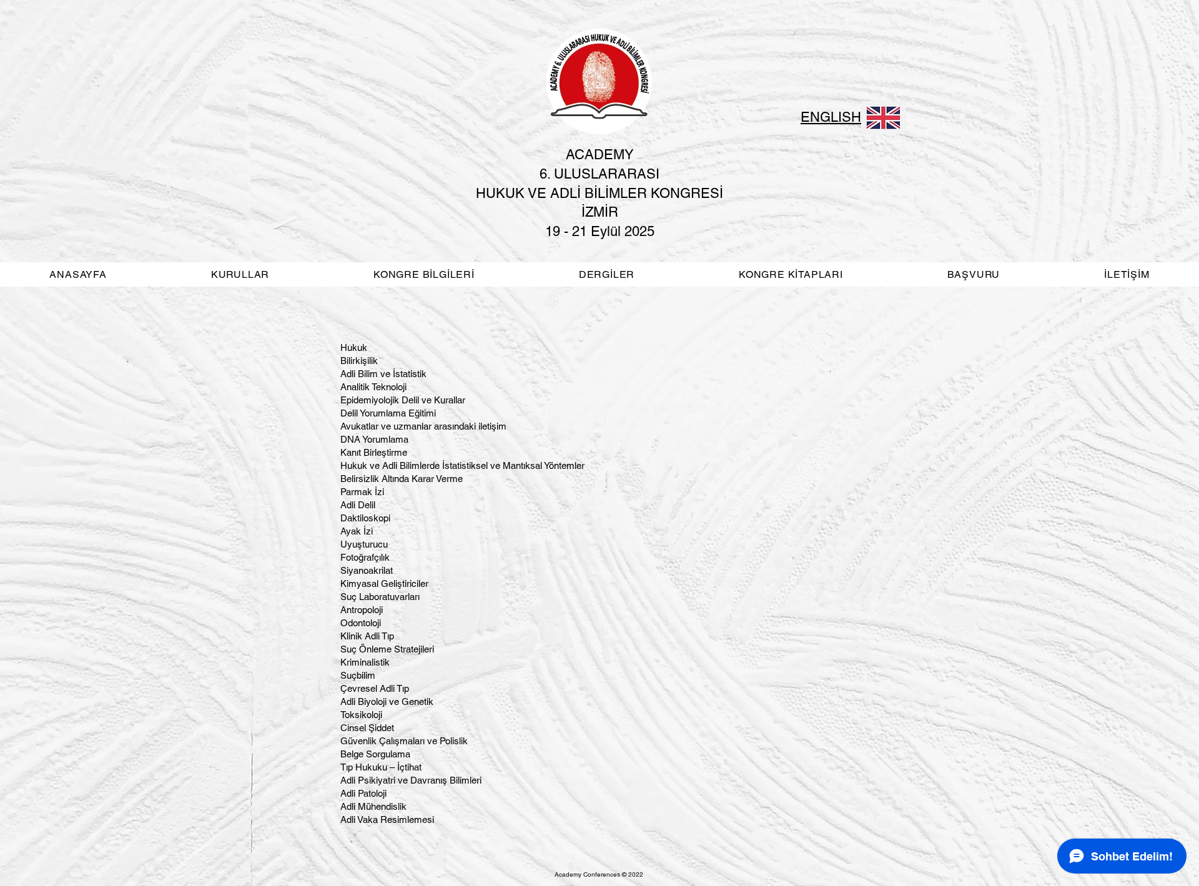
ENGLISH (831, 117)
